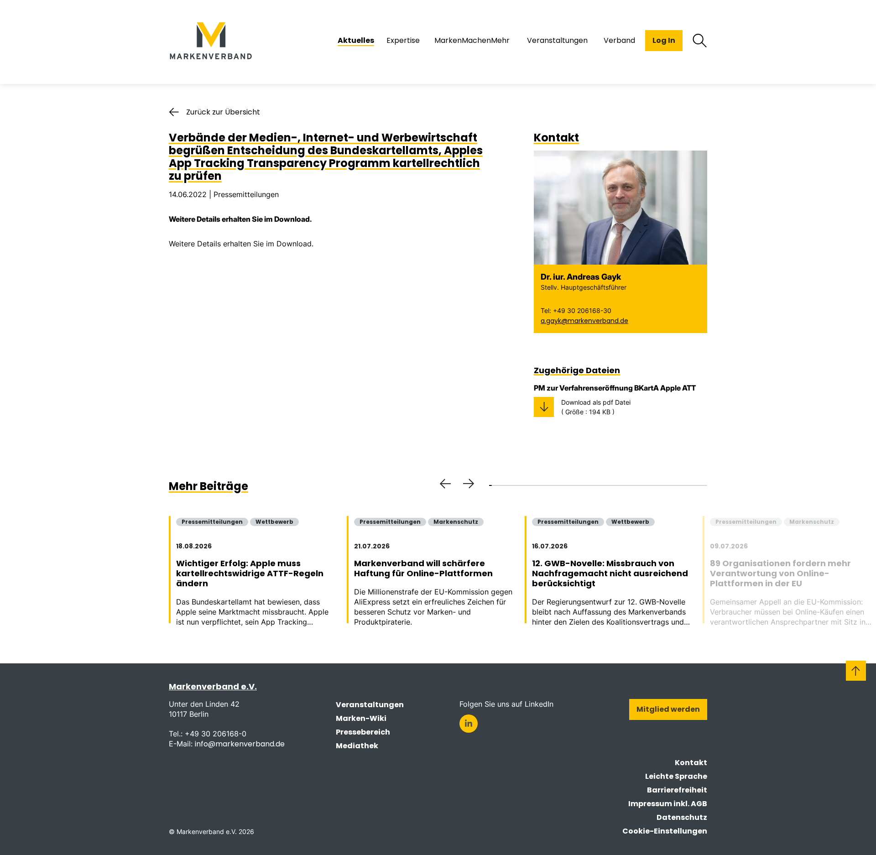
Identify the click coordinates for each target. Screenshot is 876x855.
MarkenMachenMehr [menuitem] (472, 41)
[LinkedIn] (468, 723)
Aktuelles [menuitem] (356, 41)
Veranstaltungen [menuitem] (557, 41)
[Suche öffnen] (700, 40)
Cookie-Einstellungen (664, 831)
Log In (663, 40)
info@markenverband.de (240, 744)
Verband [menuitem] (619, 41)
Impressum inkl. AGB (667, 803)
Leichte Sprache (676, 776)
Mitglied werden (668, 709)
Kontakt (691, 762)
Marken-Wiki (361, 718)
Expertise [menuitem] (403, 41)
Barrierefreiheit (677, 790)
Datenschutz (682, 817)
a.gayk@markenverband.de (584, 320)
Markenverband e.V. (213, 686)
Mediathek (357, 745)
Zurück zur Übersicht (223, 112)
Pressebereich (363, 732)
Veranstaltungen (370, 704)
